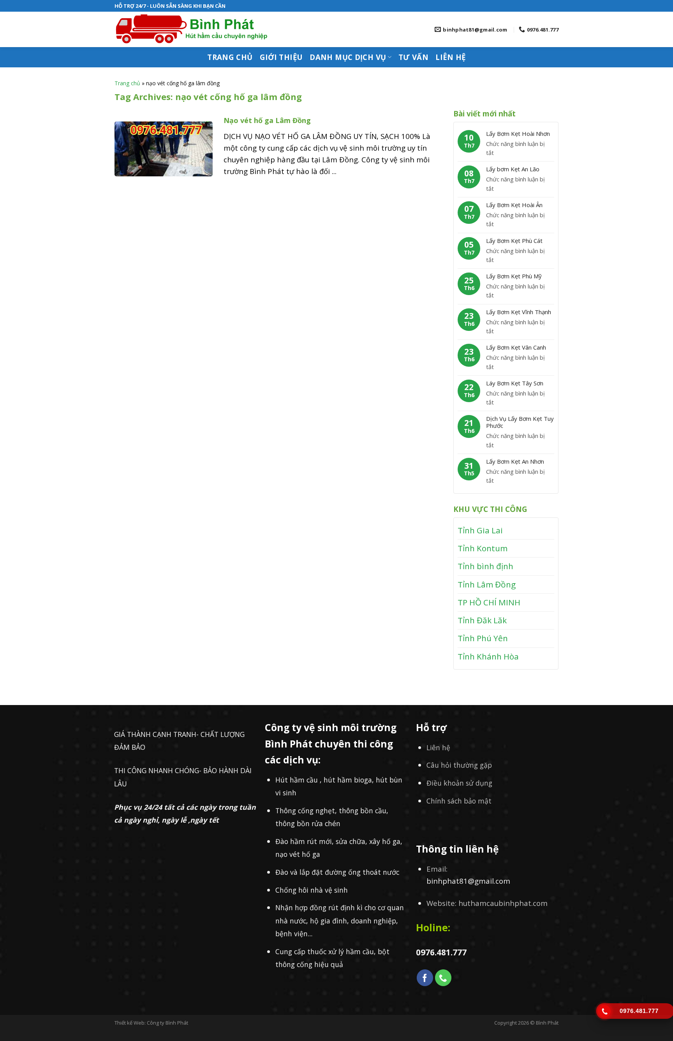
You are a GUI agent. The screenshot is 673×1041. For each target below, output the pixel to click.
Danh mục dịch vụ (348, 57)
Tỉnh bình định (485, 566)
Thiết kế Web (129, 1022)
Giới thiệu (281, 57)
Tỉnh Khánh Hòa (488, 656)
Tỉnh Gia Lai (480, 530)
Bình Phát (547, 1022)
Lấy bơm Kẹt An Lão (512, 168)
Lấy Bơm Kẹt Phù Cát (514, 240)
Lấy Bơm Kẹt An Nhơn (515, 461)
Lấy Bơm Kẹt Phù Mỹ (514, 276)
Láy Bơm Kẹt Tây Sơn (514, 383)
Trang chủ (229, 57)
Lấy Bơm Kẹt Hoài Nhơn (518, 133)
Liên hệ (450, 57)
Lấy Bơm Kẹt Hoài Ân (514, 204)
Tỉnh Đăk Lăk (482, 620)
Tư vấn (413, 57)
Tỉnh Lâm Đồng (487, 584)
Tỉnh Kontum (482, 548)
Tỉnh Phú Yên (483, 638)
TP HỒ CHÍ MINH (489, 602)
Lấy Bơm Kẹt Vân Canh (516, 347)
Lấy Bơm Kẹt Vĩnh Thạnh (518, 311)
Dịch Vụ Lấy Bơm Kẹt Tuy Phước (520, 422)
